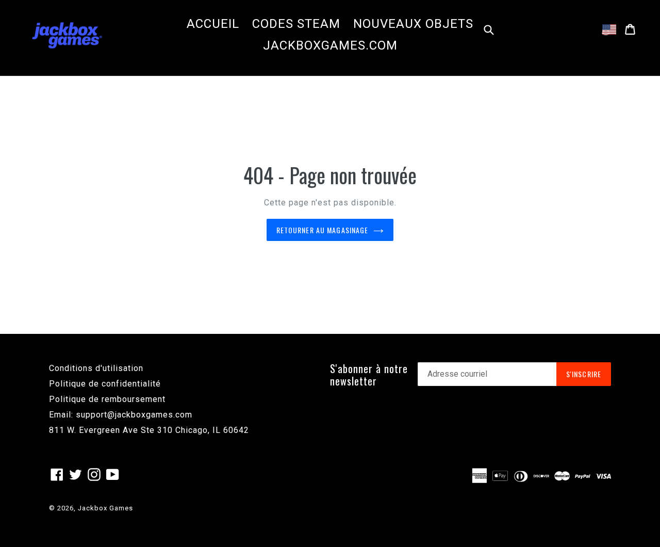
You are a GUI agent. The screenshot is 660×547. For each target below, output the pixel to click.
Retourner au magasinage (322, 229)
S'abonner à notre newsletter (369, 374)
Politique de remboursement (107, 399)
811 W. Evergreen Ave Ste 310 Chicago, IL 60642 (149, 430)
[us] (609, 29)
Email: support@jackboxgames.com (120, 415)
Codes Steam (296, 24)
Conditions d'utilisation (96, 368)
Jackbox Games (105, 508)
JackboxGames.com (330, 45)
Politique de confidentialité (105, 384)
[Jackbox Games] (67, 35)
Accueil (213, 24)
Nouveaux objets (413, 24)
